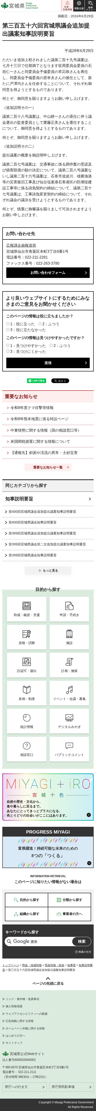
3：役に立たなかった (28, 330)
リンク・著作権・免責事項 (22, 999)
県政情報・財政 (54, 965)
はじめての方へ (15, 1035)
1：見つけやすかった (28, 346)
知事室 (71, 965)
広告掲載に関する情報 (20, 1021)
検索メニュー (90, 5)
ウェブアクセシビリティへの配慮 (27, 1013)
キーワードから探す (22, 932)
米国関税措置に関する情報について (40, 441)
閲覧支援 (79, 5)
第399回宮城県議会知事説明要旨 (33, 555)
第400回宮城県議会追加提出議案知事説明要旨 (42, 511)
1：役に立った (22, 324)
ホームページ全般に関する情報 (25, 1028)
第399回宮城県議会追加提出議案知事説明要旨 (42, 533)
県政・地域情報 (32, 965)
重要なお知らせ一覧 (48, 467)
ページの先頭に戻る (48, 983)
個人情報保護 (14, 1006)
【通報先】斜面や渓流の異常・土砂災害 (44, 453)
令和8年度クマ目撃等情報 (32, 408)
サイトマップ (14, 1043)
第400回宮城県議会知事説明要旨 (33, 522)
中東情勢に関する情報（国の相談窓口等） (45, 430)
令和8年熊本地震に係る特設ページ (39, 419)
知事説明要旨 (19, 498)
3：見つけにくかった (28, 351)
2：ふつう (50, 324)
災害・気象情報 (67, 5)
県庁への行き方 (16, 1087)
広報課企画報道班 (21, 245)
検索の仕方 (85, 951)
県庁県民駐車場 (63, 1087)
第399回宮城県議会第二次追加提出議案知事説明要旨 (47, 544)
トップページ (10, 965)
